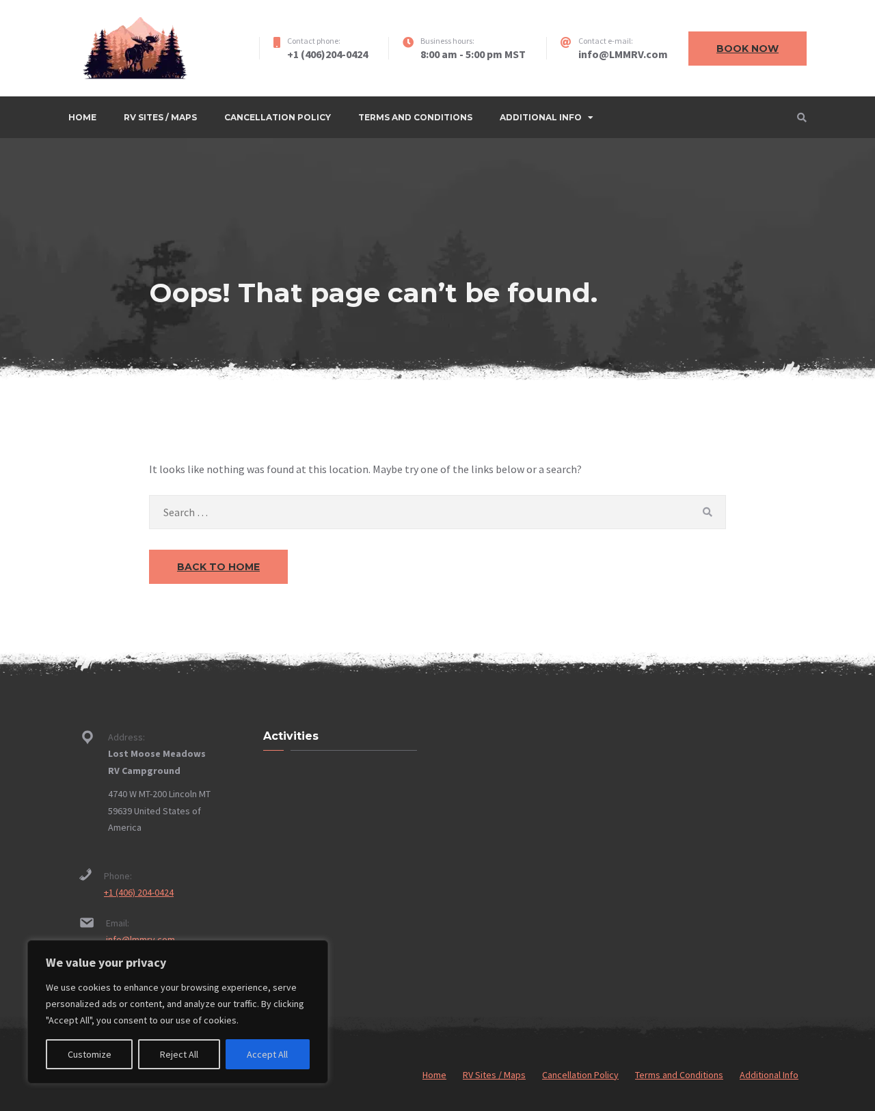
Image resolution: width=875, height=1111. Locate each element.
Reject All (179, 1054)
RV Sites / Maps (160, 117)
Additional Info (541, 117)
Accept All (267, 1054)
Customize (89, 1054)
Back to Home (218, 567)
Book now (747, 48)
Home (82, 117)
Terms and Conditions (415, 117)
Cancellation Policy (277, 117)
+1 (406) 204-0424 (139, 892)
